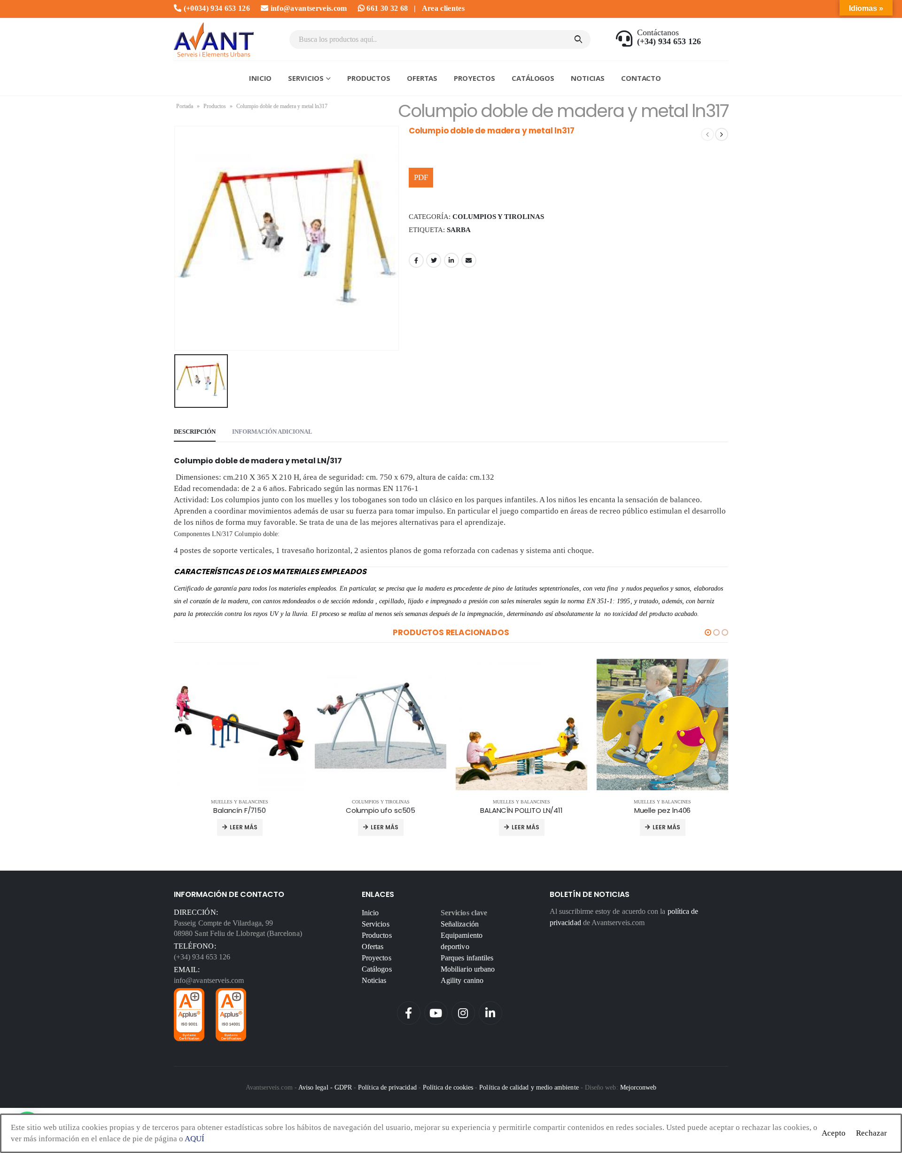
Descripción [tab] (195, 431)
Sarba (459, 230)
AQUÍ (194, 1138)
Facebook (416, 260)
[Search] (578, 39)
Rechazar (871, 1133)
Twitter (433, 260)
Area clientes (443, 8)
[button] (708, 632)
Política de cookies (448, 1087)
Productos (368, 78)
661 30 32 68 (386, 8)
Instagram (463, 1013)
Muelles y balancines (239, 801)
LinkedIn (451, 260)
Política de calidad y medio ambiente (528, 1087)
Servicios (306, 78)
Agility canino (462, 980)
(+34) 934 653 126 (202, 957)
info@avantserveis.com (307, 8)
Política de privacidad (387, 1087)
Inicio (260, 78)
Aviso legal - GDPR (325, 1087)
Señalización (460, 924)
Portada (184, 106)
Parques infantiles (467, 958)
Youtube (436, 1013)
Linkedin (490, 1013)
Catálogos (533, 78)
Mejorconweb (638, 1087)
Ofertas (422, 78)
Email (468, 260)
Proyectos (474, 78)
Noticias (588, 78)
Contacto (641, 78)
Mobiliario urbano (468, 969)
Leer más (243, 827)
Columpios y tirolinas (498, 216)
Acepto (834, 1133)
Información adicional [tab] (272, 431)
